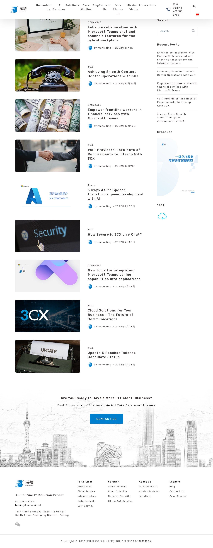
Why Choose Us (118, 9)
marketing (104, 47)
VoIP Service (86, 506)
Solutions (72, 5)
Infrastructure (87, 496)
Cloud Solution (117, 491)
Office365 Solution (120, 501)
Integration (85, 486)
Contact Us (105, 7)
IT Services (59, 7)
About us (145, 481)
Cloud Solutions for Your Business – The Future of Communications (110, 315)
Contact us (176, 491)
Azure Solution (117, 486)
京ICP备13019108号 (139, 541)
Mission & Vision (134, 7)
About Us (48, 7)
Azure (91, 185)
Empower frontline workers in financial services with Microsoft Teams (115, 114)
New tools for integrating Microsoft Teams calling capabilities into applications (114, 274)
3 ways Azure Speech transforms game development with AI (116, 194)
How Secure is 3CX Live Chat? (115, 234)
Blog (95, 5)
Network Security (119, 496)
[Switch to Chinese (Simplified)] (197, 14)
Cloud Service (86, 491)
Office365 (95, 22)
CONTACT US (106, 419)
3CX (90, 66)
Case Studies (86, 7)
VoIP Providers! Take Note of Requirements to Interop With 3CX (115, 154)
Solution (114, 481)
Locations (149, 5)
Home (40, 5)
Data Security (87, 501)
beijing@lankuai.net (28, 505)
